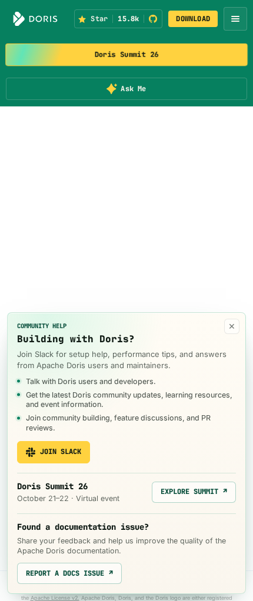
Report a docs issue (69, 573)
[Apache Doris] (35, 19)
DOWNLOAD (193, 19)
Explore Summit (194, 491)
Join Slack (60, 451)
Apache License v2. (55, 598)
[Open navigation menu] (235, 19)
